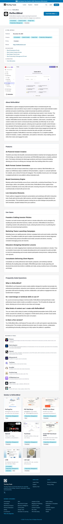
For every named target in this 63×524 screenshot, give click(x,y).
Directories (48, 509)
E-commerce (7, 511)
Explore (30, 4)
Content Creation (22, 20)
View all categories (9, 513)
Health (47, 511)
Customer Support (50, 507)
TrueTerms (27, 433)
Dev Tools (34, 509)
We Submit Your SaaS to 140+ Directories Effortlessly (32, 1)
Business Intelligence (23, 505)
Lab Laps (27, 460)
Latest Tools (36, 482)
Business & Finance (8, 505)
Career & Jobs (35, 505)
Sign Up (56, 4)
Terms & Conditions (52, 482)
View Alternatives (11, 61)
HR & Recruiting (35, 511)
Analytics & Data (36, 501)
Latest (24, 4)
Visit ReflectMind (50, 13)
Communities (21, 507)
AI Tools (10, 9)
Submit (36, 4)
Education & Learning (23, 511)
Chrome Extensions (8, 507)
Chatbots (48, 505)
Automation (8, 470)
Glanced (7, 433)
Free (26, 418)
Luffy (6, 460)
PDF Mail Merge (28, 409)
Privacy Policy (50, 484)
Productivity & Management (16, 23)
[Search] (46, 4)
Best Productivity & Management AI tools (17, 56)
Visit (18, 399)
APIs (19, 501)
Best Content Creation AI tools (14, 52)
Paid (7, 418)
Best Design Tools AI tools (13, 54)
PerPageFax (8, 409)
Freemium (27, 23)
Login (50, 4)
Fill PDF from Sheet (48, 409)
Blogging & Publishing (37, 503)
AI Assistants (13, 20)
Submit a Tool (36, 486)
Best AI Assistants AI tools (13, 50)
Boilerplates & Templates (52, 503)
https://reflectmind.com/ (19, 44)
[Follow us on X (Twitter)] (4, 492)
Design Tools (31, 20)
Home (5, 9)
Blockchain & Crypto (23, 503)
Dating (5, 509)
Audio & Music (49, 501)
